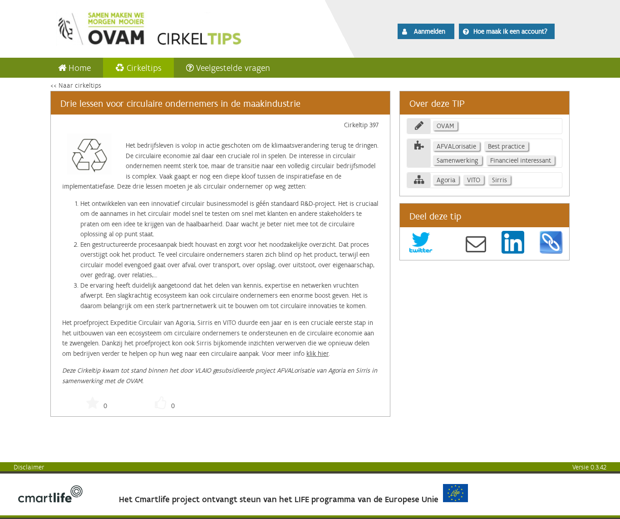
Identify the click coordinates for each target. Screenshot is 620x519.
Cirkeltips (144, 67)
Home (80, 67)
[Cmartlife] (50, 500)
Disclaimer (29, 467)
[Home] (174, 27)
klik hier (317, 353)
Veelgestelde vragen (233, 67)
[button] (426, 31)
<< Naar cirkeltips (75, 85)
